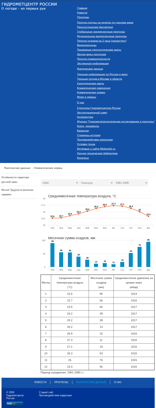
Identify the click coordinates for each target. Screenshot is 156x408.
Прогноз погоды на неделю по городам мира (105, 22)
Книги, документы (88, 126)
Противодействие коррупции (95, 139)
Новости (82, 12)
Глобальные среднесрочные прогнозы (101, 31)
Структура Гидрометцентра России (99, 107)
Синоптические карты (90, 83)
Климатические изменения (94, 87)
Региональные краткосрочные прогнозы (102, 36)
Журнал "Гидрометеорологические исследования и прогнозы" (116, 121)
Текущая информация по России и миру (102, 74)
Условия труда (86, 144)
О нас (80, 102)
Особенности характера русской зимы (15, 179)
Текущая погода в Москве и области (99, 78)
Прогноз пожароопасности (93, 58)
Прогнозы (83, 17)
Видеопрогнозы (86, 45)
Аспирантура (85, 116)
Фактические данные (90, 68)
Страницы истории (88, 135)
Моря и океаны (86, 96)
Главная (82, 8)
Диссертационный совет (92, 112)
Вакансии (83, 130)
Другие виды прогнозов (91, 54)
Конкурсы (83, 157)
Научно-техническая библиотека (97, 153)
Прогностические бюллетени (95, 27)
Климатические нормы (91, 92)
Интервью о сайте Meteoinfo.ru (96, 148)
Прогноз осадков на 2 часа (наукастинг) (102, 40)
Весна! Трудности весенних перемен (17, 192)
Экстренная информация (93, 63)
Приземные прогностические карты (99, 49)
